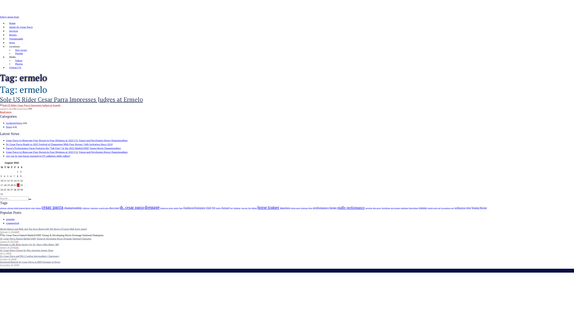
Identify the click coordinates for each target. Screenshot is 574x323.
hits (249, 208)
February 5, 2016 (7, 231)
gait (231, 208)
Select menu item (9, 17)
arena (33, 208)
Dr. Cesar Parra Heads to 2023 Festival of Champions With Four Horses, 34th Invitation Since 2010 (59, 144)
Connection (94, 208)
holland (254, 208)
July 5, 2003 (5, 253)
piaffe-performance (351, 207)
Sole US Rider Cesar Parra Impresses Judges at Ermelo (71, 99)
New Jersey (21, 50)
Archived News (14, 123)
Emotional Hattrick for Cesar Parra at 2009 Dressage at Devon (30, 261)
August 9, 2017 (6, 108)
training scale (432, 208)
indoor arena (295, 208)
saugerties (368, 208)
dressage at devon (166, 208)
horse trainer (268, 207)
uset (452, 208)
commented (12, 223)
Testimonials (16, 38)
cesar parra (52, 207)
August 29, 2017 (7, 241)
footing (218, 208)
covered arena (104, 208)
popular (10, 219)
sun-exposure (395, 208)
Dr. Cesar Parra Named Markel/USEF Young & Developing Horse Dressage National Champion (45, 238)
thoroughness (413, 208)
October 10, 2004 (7, 259)
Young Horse (479, 208)
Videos (18, 60)
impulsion (285, 207)
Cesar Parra (22, 108)
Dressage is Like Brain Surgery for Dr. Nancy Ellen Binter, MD (29, 244)
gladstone (237, 208)
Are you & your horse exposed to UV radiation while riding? (38, 156)
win (468, 208)
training (423, 207)
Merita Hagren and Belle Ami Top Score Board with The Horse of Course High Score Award (43, 228)
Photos (19, 63)
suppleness (404, 208)
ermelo (176, 208)
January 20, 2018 (7, 247)
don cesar (114, 207)
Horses (13, 34)
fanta (181, 208)
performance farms (325, 208)
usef (439, 208)
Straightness (385, 208)
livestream (304, 208)
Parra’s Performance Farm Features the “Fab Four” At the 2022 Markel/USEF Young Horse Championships (63, 148)
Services (13, 31)
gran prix (244, 208)
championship (73, 208)
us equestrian (445, 208)
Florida (19, 53)
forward (225, 207)
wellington (460, 207)
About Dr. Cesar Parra (21, 27)
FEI (213, 207)
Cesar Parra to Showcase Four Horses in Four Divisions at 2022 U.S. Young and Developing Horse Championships (67, 140)
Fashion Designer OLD (197, 208)
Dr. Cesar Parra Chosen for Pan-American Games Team (26, 250)
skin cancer (377, 208)
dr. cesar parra (132, 207)
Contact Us (15, 67)
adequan (3, 208)
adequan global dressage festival (18, 208)
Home (12, 23)
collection (86, 208)
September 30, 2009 (9, 264)
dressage (152, 207)
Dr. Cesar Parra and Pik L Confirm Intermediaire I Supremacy (29, 256)
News (12, 42)
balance (38, 208)
